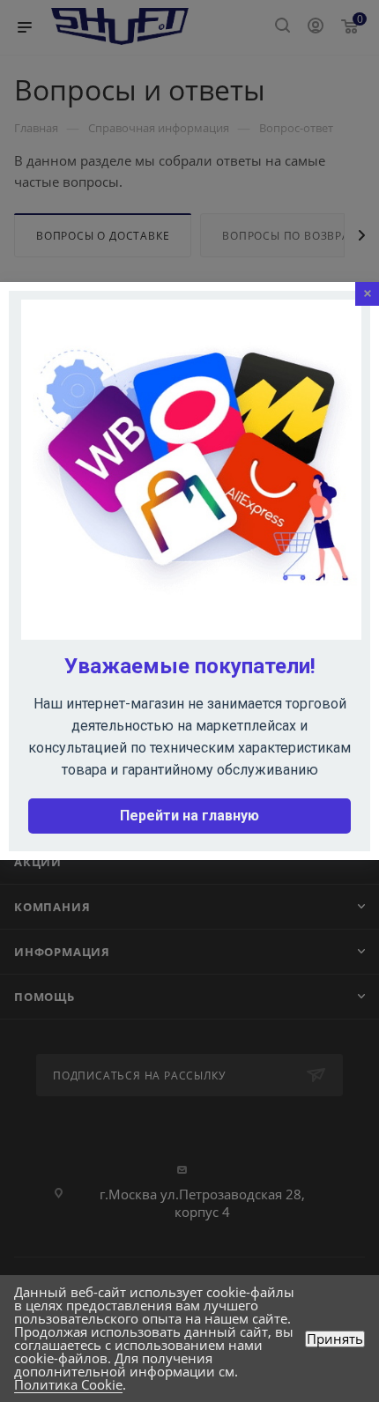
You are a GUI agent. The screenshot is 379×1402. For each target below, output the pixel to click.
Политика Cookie (68, 1384)
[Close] (367, 294)
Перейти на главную (189, 815)
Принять (335, 1339)
